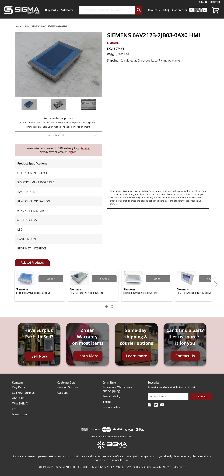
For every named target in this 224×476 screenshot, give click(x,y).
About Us (154, 10)
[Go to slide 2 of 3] (215, 284)
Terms (107, 402)
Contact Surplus (67, 387)
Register (215, 2)
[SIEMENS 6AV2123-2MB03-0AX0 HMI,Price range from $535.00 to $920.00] (133, 278)
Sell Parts (67, 10)
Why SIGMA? (20, 403)
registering (84, 148)
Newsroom (19, 414)
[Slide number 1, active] (106, 306)
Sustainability (111, 396)
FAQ (166, 10)
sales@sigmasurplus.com (141, 456)
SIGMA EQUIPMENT (56, 467)
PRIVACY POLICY (106, 467)
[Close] (219, 30)
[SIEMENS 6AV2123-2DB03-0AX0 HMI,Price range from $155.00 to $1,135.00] (26, 278)
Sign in (203, 2)
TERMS (92, 467)
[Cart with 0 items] (214, 10)
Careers (62, 393)
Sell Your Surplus (23, 393)
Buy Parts (51, 10)
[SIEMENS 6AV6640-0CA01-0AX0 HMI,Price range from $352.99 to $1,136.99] (186, 278)
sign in (73, 151)
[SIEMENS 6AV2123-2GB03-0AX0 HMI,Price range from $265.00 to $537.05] (79, 278)
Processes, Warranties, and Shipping (118, 389)
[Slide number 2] (112, 306)
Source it (51, 278)
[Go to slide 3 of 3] (8, 284)
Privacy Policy (111, 407)
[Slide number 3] (117, 306)
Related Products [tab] (32, 262)
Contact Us (179, 10)
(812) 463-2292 (123, 467)
